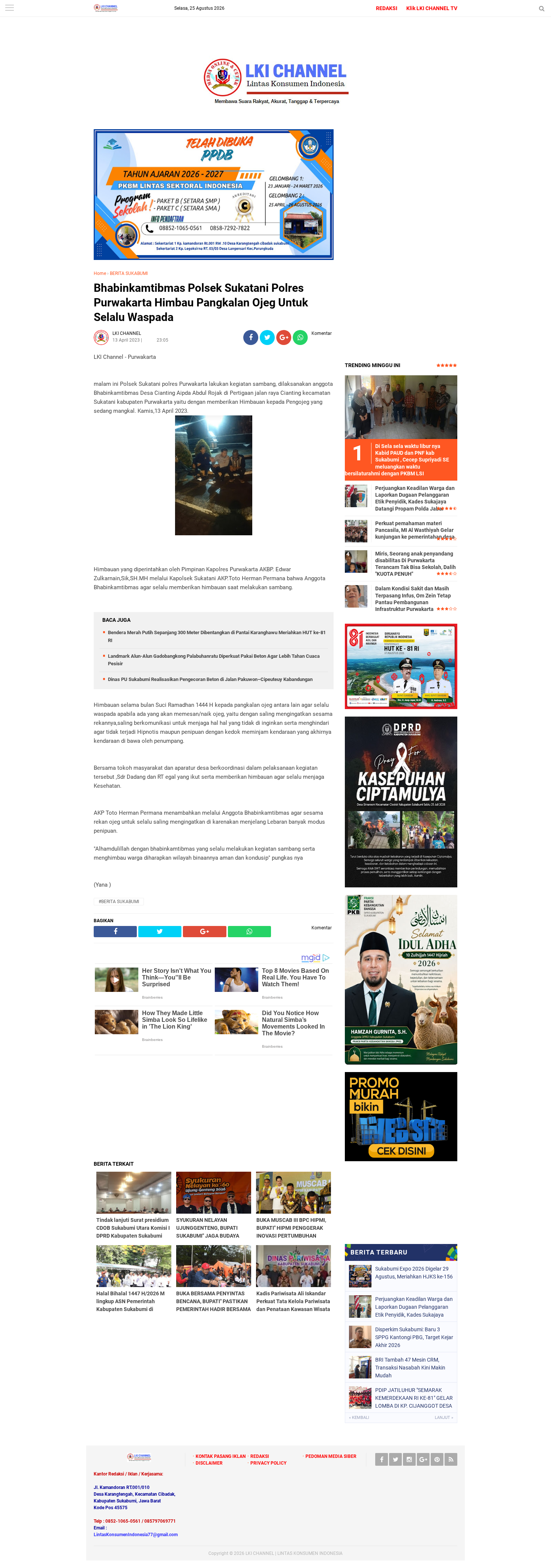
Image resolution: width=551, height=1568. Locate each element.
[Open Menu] (9, 8)
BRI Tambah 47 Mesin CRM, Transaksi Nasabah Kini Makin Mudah (410, 1367)
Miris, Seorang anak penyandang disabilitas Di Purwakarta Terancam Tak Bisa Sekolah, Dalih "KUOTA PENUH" (415, 564)
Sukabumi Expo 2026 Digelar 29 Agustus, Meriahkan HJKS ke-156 (414, 1273)
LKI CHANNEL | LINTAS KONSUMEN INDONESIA (294, 1553)
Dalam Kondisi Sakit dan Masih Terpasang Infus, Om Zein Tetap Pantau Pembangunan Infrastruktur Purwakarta (413, 598)
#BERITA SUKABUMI (119, 901)
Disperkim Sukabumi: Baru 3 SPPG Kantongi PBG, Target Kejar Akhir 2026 (414, 1337)
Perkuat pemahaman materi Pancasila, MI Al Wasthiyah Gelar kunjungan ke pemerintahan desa (415, 530)
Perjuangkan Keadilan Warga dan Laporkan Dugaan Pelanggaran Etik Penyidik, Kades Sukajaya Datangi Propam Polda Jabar (415, 498)
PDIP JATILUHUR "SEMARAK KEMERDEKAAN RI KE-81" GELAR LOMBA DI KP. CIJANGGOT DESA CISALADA (414, 1398)
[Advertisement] (214, 1107)
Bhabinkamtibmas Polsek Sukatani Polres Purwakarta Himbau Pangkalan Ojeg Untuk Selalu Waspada (201, 302)
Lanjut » (444, 1417)
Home (100, 273)
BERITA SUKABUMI (129, 273)
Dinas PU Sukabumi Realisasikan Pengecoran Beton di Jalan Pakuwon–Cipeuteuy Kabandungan (210, 679)
